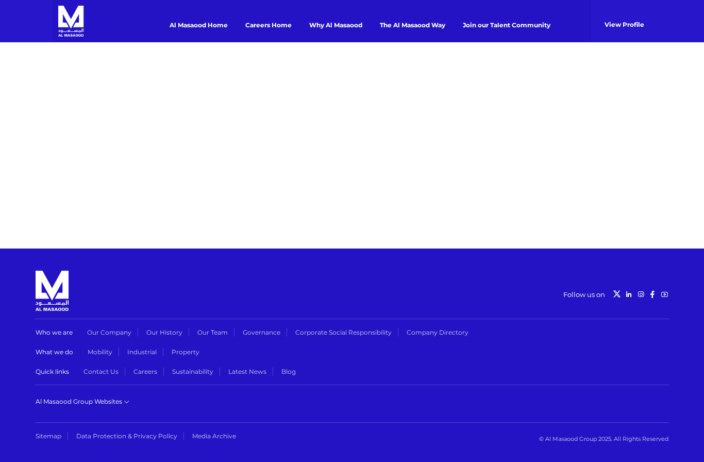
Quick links (52, 371)
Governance (261, 332)
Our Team (212, 332)
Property (185, 352)
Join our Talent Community (506, 25)
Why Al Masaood (335, 25)
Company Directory (437, 332)
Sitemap (48, 436)
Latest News (247, 371)
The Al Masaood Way (412, 25)
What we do (54, 352)
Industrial (142, 352)
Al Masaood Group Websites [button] (80, 401)
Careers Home (268, 25)
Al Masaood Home (199, 25)
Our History (164, 332)
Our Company (109, 332)
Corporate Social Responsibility (343, 332)
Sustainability (192, 371)
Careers (145, 371)
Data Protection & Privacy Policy (126, 436)
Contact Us (101, 371)
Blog (288, 371)
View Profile (624, 24)
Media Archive (214, 436)
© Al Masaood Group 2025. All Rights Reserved (603, 438)
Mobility (100, 352)
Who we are (54, 332)
